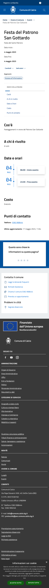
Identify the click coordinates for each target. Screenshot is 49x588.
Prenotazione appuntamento (12, 528)
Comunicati (5, 460)
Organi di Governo (8, 370)
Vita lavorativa (7, 411)
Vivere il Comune (17, 19)
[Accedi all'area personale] (40, 3)
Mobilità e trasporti (8, 422)
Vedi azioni (20, 68)
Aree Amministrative (9, 373)
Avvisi (3, 464)
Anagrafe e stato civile (10, 403)
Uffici (3, 377)
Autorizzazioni (6, 445)
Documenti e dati (8, 392)
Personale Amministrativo (11, 388)
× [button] (46, 562)
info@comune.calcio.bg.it (17, 513)
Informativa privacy (8, 555)
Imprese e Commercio (9, 415)
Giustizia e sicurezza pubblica (12, 434)
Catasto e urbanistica (9, 418)
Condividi (8, 68)
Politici (4, 384)
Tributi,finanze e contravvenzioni (14, 437)
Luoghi (4, 475)
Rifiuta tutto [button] (33, 583)
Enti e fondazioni (7, 381)
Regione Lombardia (10, 2)
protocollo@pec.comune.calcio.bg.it (19, 516)
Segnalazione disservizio (10, 532)
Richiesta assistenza (9, 539)
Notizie (4, 457)
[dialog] (24, 574)
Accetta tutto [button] (15, 583)
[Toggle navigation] (4, 10)
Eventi (29, 19)
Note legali (5, 558)
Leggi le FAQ (6, 535)
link (24, 578)
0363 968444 (17, 222)
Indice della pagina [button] (14, 87)
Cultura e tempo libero (10, 407)
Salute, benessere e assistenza (13, 441)
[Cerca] (44, 10)
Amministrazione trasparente (12, 551)
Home (5, 19)
